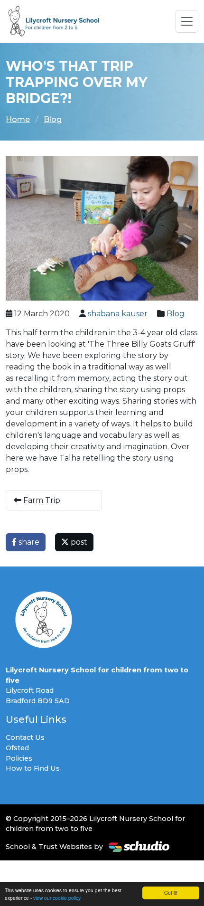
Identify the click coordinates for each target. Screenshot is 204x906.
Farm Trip (40, 500)
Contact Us (25, 737)
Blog (53, 119)
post (78, 542)
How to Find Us (33, 768)
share (28, 542)
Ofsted (17, 748)
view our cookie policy (57, 897)
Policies (19, 758)
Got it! (170, 892)
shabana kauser (118, 313)
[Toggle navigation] (187, 21)
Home (18, 119)
